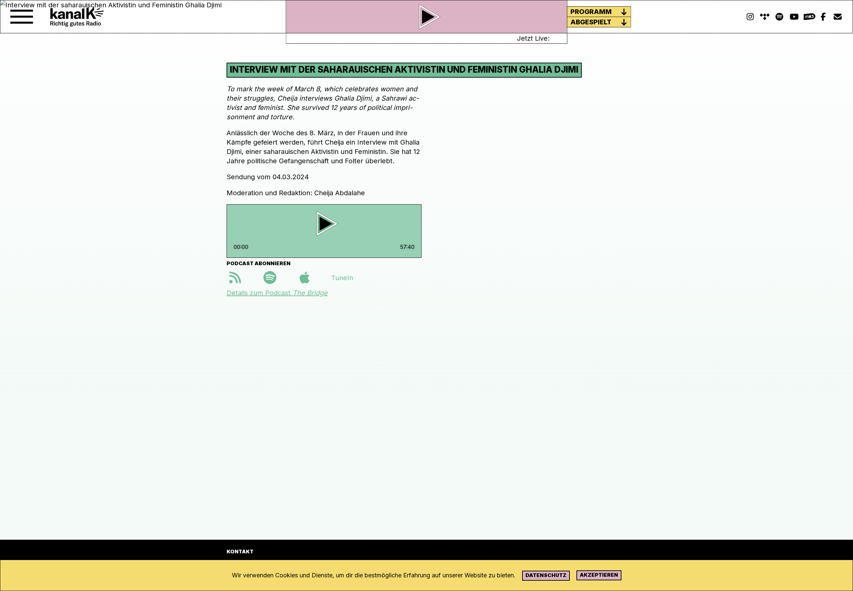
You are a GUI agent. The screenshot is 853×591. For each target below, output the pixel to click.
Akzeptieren (599, 575)
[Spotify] (765, 17)
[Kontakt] (838, 17)
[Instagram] (750, 17)
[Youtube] (794, 17)
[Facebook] (823, 17)
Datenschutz (545, 575)
